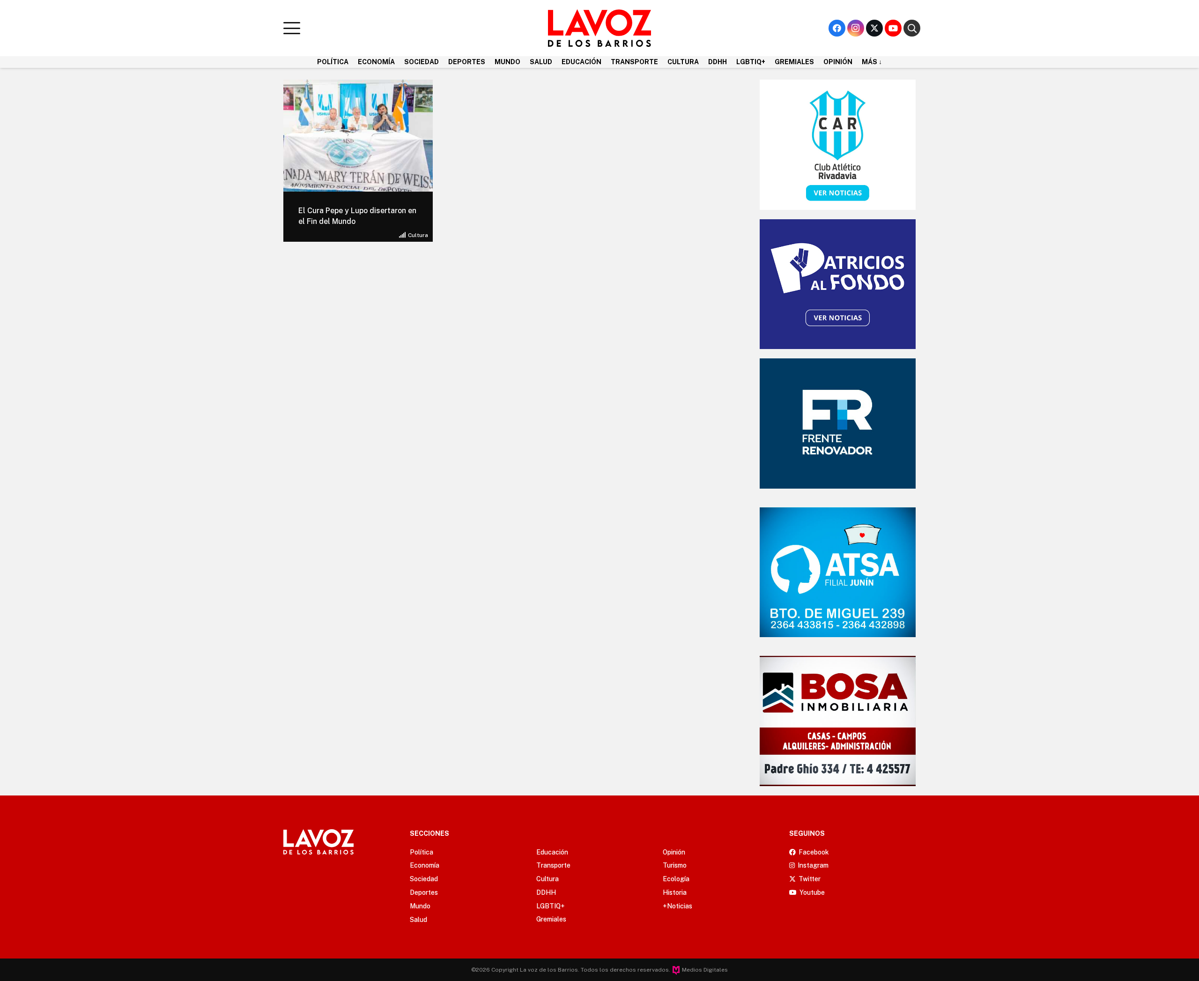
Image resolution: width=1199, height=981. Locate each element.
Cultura (418, 235)
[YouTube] (893, 28)
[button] (292, 28)
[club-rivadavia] (838, 145)
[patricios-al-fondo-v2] (838, 284)
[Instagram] (855, 28)
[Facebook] (837, 28)
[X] (874, 28)
